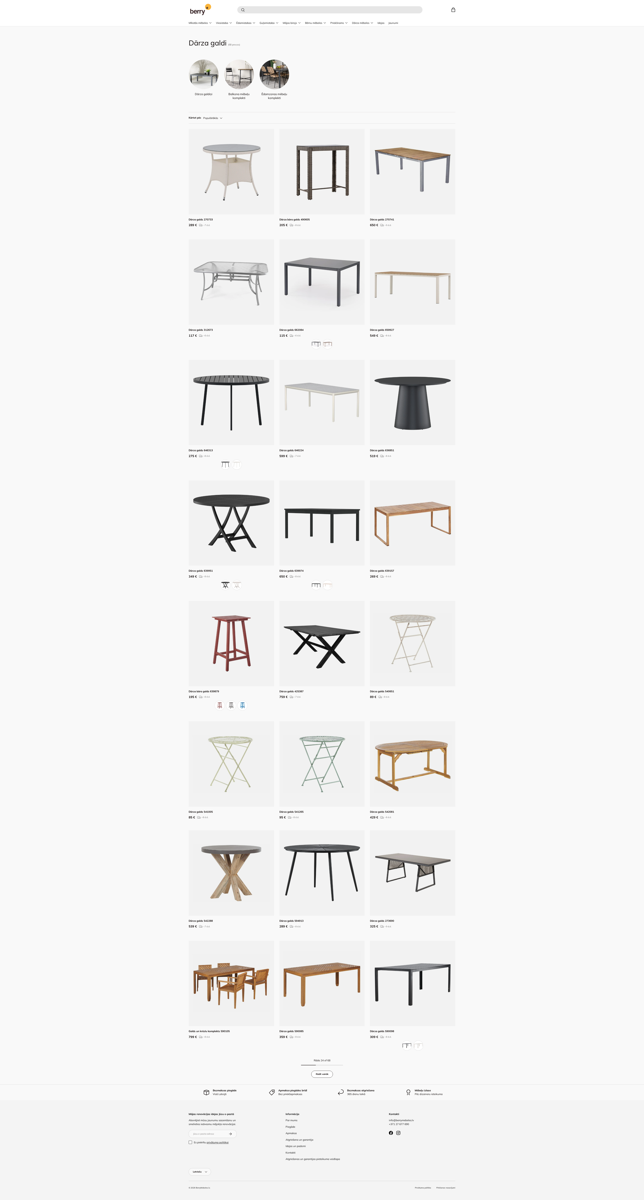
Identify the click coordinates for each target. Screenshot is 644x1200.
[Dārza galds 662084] (322, 282)
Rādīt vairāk (322, 1074)
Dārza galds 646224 (291, 450)
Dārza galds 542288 (201, 920)
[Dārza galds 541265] (322, 764)
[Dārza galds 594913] (322, 873)
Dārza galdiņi (203, 94)
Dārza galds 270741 (382, 219)
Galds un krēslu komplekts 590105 (209, 1031)
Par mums (291, 1120)
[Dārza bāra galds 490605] (322, 171)
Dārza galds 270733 (201, 219)
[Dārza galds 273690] (412, 873)
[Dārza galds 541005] (231, 764)
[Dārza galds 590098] (412, 983)
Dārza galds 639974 (291, 570)
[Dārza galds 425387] (322, 643)
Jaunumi (393, 22)
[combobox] (329, 9)
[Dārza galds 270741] (412, 171)
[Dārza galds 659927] (412, 282)
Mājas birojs (290, 22)
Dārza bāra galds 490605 (294, 219)
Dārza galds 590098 (382, 1031)
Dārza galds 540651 (382, 691)
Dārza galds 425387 (291, 691)
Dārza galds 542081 (382, 811)
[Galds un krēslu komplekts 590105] (231, 983)
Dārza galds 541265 (291, 811)
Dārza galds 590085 (291, 1031)
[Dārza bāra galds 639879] (231, 643)
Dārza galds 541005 (201, 811)
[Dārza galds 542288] (231, 873)
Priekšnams (337, 22)
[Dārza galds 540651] (412, 643)
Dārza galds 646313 (201, 450)
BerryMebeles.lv (203, 1188)
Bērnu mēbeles (313, 22)
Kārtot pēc (195, 117)
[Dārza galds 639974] (322, 523)
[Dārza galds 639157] (412, 523)
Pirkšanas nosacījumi (445, 1188)
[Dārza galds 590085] (322, 983)
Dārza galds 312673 (201, 329)
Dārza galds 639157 (382, 570)
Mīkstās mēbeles (198, 22)
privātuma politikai (218, 1142)
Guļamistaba (267, 22)
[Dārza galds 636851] (412, 402)
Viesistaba (222, 22)
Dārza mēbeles (360, 22)
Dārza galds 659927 (382, 329)
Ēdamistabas (243, 22)
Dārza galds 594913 (291, 920)
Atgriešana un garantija (299, 1139)
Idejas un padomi (296, 1146)
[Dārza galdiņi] (204, 74)
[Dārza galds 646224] (322, 402)
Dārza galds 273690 (382, 920)
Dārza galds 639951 (201, 570)
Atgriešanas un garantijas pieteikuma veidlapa (313, 1159)
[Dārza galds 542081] (412, 764)
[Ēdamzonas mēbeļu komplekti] (274, 74)
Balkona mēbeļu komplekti (239, 96)
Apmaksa (291, 1133)
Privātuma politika (423, 1188)
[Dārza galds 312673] (231, 282)
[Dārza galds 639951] (231, 523)
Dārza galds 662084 (291, 329)
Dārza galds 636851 (382, 450)
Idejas (381, 22)
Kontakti (291, 1152)
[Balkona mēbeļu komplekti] (239, 74)
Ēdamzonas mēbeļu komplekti (274, 96)
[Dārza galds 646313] (231, 402)
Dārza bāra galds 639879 (204, 691)
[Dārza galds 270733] (231, 171)
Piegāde (290, 1126)
